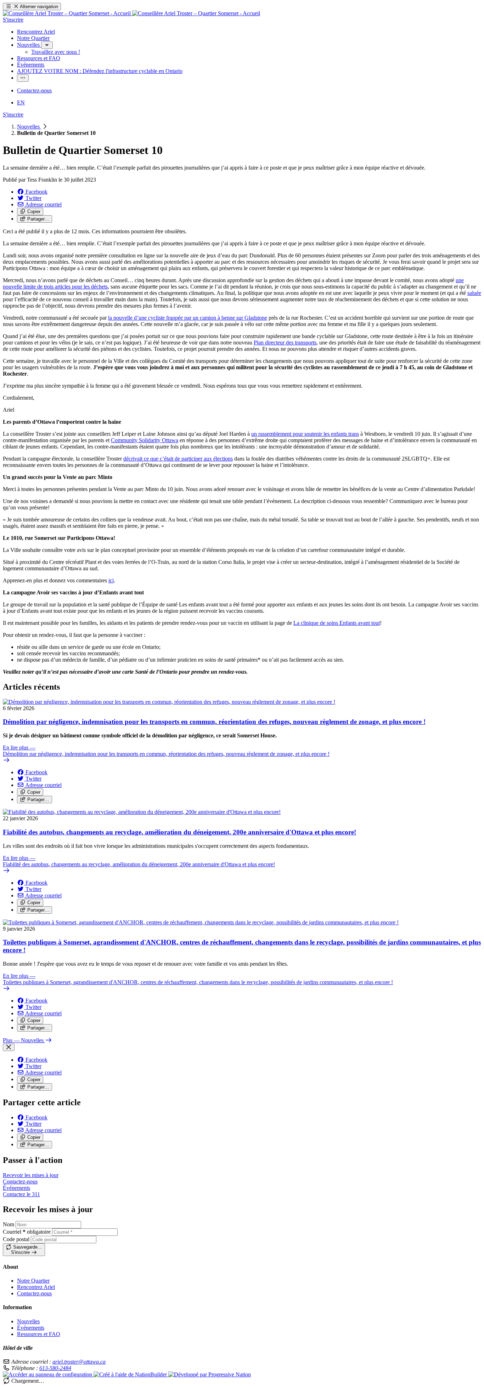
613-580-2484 (55, 1368)
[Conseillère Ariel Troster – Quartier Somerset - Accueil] (131, 13)
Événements (30, 1328)
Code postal (16, 1239)
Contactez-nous (34, 1293)
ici (111, 580)
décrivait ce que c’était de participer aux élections (178, 459)
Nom (8, 1224)
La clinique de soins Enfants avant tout (336, 623)
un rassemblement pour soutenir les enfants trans (305, 434)
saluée (474, 293)
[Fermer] (9, 1047)
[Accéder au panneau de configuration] (48, 1374)
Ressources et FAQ (38, 1334)
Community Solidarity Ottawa (144, 440)
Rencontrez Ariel (36, 1287)
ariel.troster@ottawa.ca (79, 1362)
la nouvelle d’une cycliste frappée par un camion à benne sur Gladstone (187, 318)
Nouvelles (29, 127)
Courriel (27, 1232)
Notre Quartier (33, 1281)
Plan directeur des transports (285, 342)
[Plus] (47, 45)
